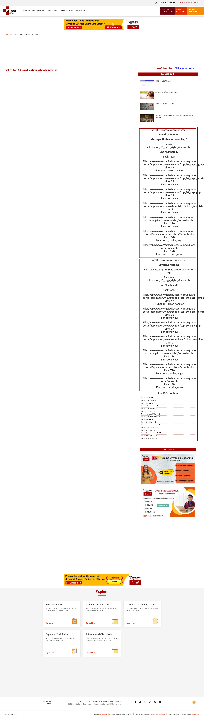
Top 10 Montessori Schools (149, 414)
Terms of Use (103, 701)
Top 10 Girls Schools (147, 422)
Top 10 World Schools (147, 435)
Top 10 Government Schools (150, 433)
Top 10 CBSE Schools (147, 400)
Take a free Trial (195, 11)
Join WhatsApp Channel (189, 3)
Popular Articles (82, 11)
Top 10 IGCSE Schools (148, 408)
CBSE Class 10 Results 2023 (165, 97)
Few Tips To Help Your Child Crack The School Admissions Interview (174, 110)
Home (6, 34)
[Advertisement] (70, 51)
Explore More (50, 623)
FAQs (88, 701)
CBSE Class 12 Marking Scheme (166, 86)
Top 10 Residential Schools (149, 425)
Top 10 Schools (146, 398)
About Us (83, 701)
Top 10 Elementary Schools (149, 416)
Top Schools (52, 11)
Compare (41, 11)
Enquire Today (144, 714)
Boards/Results (65, 11)
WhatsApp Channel (90, 714)
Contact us (117, 701)
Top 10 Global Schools (148, 438)
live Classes (181, 11)
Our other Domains (167, 3)
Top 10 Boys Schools (147, 419)
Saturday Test (167, 11)
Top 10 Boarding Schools (148, 427)
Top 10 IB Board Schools (148, 406)
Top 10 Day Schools (147, 430)
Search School (29, 11)
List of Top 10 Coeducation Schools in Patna (23, 34)
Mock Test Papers (182, 714)
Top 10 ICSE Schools (147, 403)
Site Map (94, 701)
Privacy (110, 701)
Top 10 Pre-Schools (147, 411)
